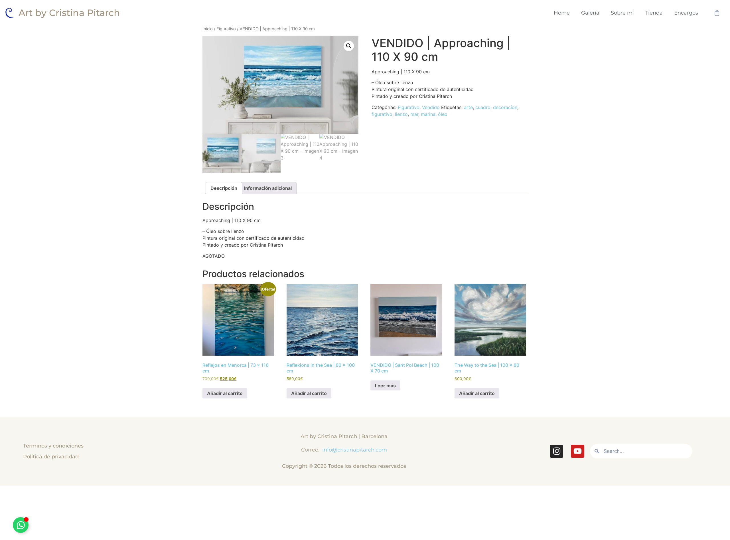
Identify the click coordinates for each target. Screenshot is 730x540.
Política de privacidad (51, 457)
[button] (349, 46)
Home (562, 13)
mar (414, 114)
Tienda (654, 13)
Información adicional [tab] (268, 188)
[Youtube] (577, 451)
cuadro (482, 107)
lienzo (401, 114)
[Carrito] (717, 13)
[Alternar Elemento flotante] (21, 525)
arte (468, 107)
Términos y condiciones (53, 446)
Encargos (686, 13)
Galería (590, 13)
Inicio (207, 28)
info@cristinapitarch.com (354, 450)
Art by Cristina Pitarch (69, 12)
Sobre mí (622, 13)
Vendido (431, 107)
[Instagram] (556, 451)
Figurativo (226, 28)
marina (428, 114)
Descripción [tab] (223, 188)
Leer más (385, 385)
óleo (442, 114)
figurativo (382, 114)
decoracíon (505, 107)
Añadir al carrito (225, 393)
